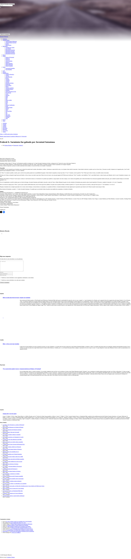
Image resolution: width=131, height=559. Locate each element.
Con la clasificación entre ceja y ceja (18, 522)
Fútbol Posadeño (9, 65)
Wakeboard (7, 116)
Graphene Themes (11, 557)
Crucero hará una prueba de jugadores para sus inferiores (22, 531)
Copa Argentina (8, 61)
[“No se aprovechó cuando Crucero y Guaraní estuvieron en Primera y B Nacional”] (11, 379)
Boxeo (4, 54)
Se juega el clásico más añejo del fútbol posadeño (13, 459)
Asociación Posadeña (10, 68)
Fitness (6, 86)
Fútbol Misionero (9, 64)
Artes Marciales (8, 76)
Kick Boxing (8, 92)
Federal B (7, 59)
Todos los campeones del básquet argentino (12, 429)
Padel (6, 96)
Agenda (4, 124)
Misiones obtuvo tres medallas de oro (11, 451)
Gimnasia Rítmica (9, 89)
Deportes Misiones (4, 36)
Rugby (4, 119)
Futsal (4, 67)
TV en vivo (5, 130)
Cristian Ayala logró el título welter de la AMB (13, 456)
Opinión (4, 126)
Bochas (7, 78)
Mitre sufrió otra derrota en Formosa (10, 464)
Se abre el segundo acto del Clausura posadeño (13, 476)
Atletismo (5, 39)
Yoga (6, 118)
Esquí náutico (8, 85)
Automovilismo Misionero (11, 41)
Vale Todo (7, 114)
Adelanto (5, 123)
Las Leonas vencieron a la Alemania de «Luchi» (13, 437)
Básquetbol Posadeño (10, 52)
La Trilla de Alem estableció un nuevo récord (12, 461)
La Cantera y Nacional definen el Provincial (12, 466)
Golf (4, 70)
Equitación (7, 84)
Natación (7, 95)
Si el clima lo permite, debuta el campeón (11, 434)
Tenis (6, 109)
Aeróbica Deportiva (9, 74)
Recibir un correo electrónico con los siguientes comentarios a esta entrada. (18, 277)
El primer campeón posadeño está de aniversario (13, 478)
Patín (6, 97)
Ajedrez (7, 75)
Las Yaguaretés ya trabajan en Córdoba (11, 473)
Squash (7, 108)
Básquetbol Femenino (10, 50)
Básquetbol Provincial (10, 53)
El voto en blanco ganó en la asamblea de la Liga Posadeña (19, 521)
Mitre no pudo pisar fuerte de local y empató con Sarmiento (16, 297)
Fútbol (4, 56)
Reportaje (5, 129)
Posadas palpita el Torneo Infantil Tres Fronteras (17, 525)
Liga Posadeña (8, 69)
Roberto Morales (8, 145)
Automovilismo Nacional (10, 42)
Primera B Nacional (9, 57)
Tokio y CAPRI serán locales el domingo (9, 134)
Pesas (6, 101)
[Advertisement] (41, 24)
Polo (6, 103)
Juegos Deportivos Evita (10, 91)
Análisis (4, 125)
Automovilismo (6, 40)
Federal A (7, 58)
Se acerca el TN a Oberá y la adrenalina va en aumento (14, 483)
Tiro (6, 112)
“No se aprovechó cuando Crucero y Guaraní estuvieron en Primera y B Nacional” (22, 368)
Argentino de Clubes (9, 47)
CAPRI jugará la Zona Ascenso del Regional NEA (14, 444)
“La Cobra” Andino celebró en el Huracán (12, 446)
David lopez (5, 531)
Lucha (6, 94)
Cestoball (7, 80)
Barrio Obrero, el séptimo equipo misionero (12, 481)
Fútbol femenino (9, 63)
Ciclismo (7, 81)
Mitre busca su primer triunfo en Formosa (12, 471)
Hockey (4, 72)
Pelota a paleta (8, 100)
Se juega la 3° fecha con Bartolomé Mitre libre (13, 490)
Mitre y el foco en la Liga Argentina (11, 343)
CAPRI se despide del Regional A (10, 468)
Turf (6, 113)
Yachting (7, 117)
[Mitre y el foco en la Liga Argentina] (11, 354)
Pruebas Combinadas (10, 105)
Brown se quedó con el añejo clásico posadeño (13, 442)
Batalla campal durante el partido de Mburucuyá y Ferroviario (13, 136)
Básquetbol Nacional (9, 51)
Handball (7, 90)
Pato (6, 98)
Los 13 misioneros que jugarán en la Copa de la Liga (21, 528)
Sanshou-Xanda (8, 107)
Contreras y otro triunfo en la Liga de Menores (13, 493)
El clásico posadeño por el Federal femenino (12, 454)
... (3, 317)
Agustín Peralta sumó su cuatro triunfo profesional (13, 495)
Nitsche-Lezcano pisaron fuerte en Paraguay (12, 449)
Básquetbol (5, 46)
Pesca (6, 102)
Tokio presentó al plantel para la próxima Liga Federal (18, 526)
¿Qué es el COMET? (16, 532)
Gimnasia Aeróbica (9, 87)
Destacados (15, 145)
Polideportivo (6, 73)
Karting (7, 43)
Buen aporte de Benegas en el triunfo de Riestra (13, 427)
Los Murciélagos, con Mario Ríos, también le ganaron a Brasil (19, 530)
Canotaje (7, 79)
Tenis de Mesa (8, 111)
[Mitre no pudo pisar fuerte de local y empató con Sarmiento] (11, 308)
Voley (4, 121)
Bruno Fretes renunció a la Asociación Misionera (21, 524)
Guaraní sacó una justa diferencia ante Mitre (12, 439)
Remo (6, 106)
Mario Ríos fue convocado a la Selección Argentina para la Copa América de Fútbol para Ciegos (23, 486)
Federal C (7, 62)
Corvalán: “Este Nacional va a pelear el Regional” (13, 424)
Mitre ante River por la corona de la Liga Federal (13, 488)
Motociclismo (8, 45)
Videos (4, 131)
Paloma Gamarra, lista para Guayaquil (11, 432)
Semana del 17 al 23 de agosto (9, 413)
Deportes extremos (9, 83)
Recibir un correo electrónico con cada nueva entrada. (13, 280)
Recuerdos (5, 128)
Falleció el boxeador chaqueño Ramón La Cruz (21, 527)
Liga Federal (8, 48)
